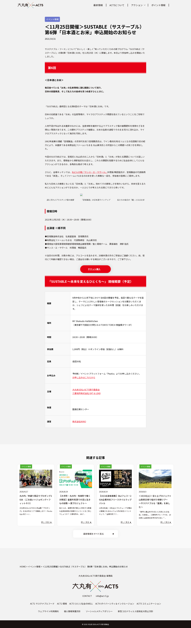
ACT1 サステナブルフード (42, 603)
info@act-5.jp (102, 595)
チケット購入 (94, 269)
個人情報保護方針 (72, 611)
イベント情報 (52, 19)
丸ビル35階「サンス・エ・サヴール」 (89, 172)
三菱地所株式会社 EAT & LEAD (86, 393)
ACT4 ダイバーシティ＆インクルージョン (114, 603)
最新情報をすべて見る (93, 533)
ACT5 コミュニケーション (149, 603)
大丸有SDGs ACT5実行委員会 (86, 389)
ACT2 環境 (62, 603)
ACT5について (117, 5)
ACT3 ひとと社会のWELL (81, 603)
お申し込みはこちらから (83, 377)
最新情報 (98, 5)
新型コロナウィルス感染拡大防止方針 (135, 611)
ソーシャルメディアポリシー (99, 611)
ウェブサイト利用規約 (48, 611)
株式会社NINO (79, 421)
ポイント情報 (158, 5)
